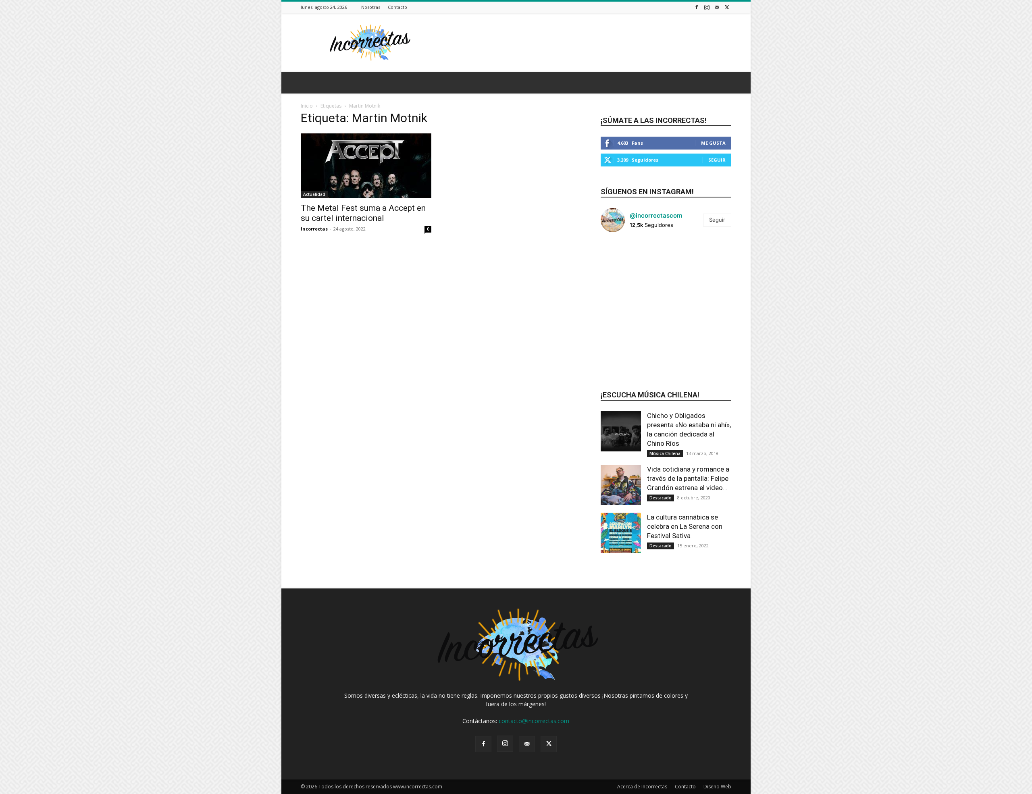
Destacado (660, 498)
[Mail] (716, 7)
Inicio (307, 105)
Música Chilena (664, 453)
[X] (726, 7)
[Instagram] (706, 7)
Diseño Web (717, 786)
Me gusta (713, 143)
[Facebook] (696, 7)
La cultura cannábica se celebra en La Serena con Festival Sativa (684, 526)
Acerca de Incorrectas (642, 786)
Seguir (717, 160)
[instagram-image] (622, 260)
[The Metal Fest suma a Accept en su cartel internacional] (366, 165)
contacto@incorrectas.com (534, 721)
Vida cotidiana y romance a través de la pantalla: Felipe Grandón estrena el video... (688, 478)
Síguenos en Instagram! (647, 191)
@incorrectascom (656, 215)
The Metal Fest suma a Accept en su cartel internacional (363, 213)
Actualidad (314, 194)
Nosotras (370, 7)
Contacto (397, 7)
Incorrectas (314, 229)
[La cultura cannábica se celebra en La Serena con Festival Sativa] (621, 533)
